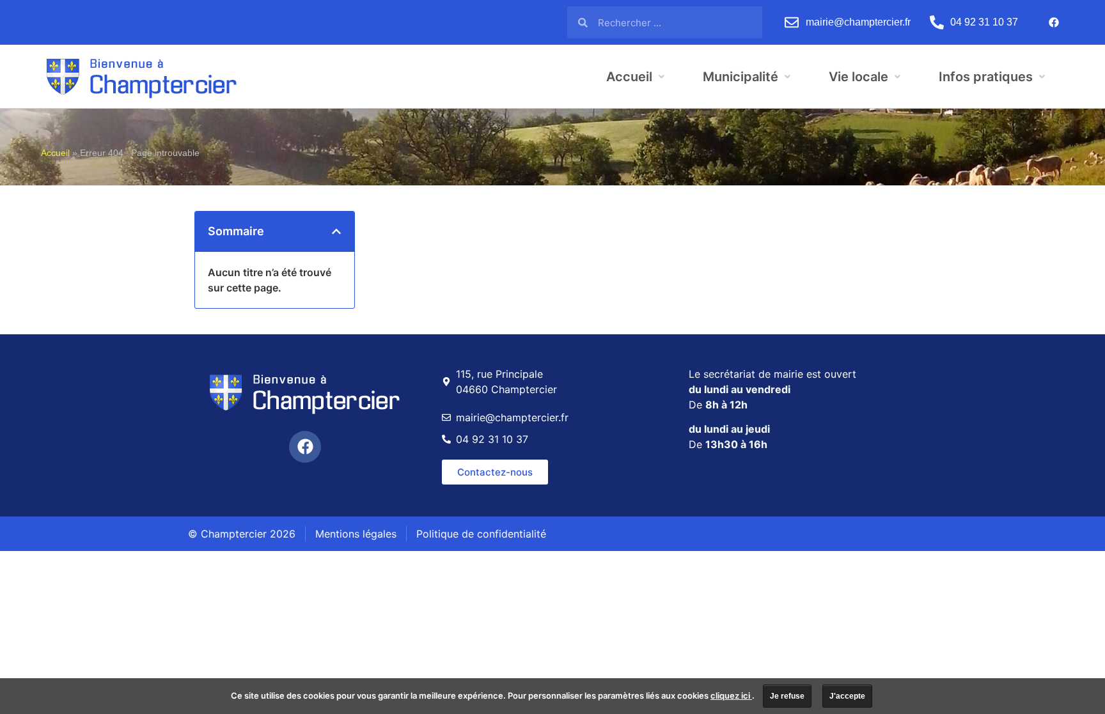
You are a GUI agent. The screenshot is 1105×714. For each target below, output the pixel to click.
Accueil (55, 153)
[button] (336, 231)
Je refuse (787, 696)
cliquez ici (731, 695)
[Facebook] (1054, 22)
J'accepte (847, 696)
